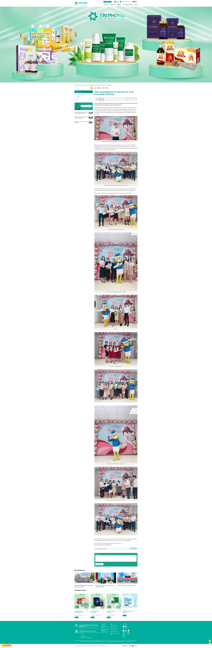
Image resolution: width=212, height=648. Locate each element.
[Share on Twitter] (100, 99)
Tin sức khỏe (78, 97)
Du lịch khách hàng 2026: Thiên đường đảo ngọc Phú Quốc (81, 113)
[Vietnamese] (136, 2)
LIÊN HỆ (135, 4)
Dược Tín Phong (91, 646)
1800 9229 (126, 1)
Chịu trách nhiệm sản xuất (105, 632)
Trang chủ (77, 85)
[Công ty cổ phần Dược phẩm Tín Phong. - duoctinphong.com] (82, 4)
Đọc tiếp (76, 617)
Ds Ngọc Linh (101, 98)
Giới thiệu (103, 625)
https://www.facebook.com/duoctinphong (103, 544)
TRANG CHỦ (106, 4)
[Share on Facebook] (99, 99)
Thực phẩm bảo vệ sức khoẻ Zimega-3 (94, 612)
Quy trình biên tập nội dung (104, 630)
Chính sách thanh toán (114, 631)
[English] (133, 2)
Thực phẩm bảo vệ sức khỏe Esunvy (111, 612)
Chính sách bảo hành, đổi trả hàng (115, 634)
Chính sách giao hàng (113, 630)
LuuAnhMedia (102, 646)
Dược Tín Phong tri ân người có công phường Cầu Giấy (81, 117)
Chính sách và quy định (104, 627)
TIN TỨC (119, 4)
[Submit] (92, 88)
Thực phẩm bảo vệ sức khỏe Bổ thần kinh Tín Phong (78, 612)
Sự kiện (84, 85)
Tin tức (80, 85)
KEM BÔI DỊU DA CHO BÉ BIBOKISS (128, 612)
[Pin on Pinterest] (101, 99)
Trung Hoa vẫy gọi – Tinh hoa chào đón (81, 122)
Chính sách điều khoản (114, 625)
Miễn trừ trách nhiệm (113, 628)
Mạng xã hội (125, 628)
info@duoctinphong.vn (84, 638)
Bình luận (97, 554)
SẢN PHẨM (112, 4)
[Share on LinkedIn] (103, 99)
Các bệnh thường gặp (80, 94)
